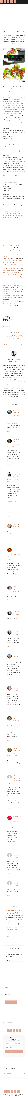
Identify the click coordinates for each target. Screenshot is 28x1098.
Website (7, 994)
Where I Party (7, 312)
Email (7, 987)
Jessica (15, 854)
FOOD (17, 332)
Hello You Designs (14, 1095)
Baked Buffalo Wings (9, 264)
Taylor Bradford (14, 11)
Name (7, 980)
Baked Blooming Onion (9, 297)
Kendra (15, 654)
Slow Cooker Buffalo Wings (11, 254)
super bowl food (14, 336)
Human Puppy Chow (9, 295)
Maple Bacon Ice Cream (10, 113)
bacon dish (16, 333)
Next (22, 344)
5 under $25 (6, 258)
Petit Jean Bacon (8, 145)
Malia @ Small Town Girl (16, 412)
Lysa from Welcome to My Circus (16, 475)
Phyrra (15, 611)
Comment (8, 960)
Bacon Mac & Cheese (13, 109)
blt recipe (13, 335)
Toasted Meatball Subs (9, 301)
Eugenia (15, 524)
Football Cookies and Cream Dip (12, 277)
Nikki (14, 882)
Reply (9, 431)
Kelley (15, 687)
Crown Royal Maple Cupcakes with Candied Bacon (14, 107)
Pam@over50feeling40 (14, 554)
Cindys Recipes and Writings (16, 750)
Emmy (14, 631)
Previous (6, 344)
